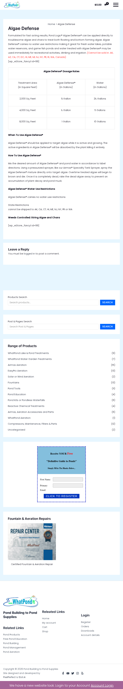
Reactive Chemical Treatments (26, 406)
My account (49, 622)
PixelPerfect (9, 677)
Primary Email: (43, 487)
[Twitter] (72, 673)
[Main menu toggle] (116, 5)
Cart (44, 627)
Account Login (102, 685)
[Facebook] (63, 673)
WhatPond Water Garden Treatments (30, 359)
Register (86, 622)
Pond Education (17, 394)
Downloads (87, 630)
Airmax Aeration (17, 365)
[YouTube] (67, 673)
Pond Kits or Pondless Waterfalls (26, 400)
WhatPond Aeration (19, 418)
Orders (85, 626)
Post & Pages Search (20, 321)
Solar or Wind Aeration (21, 376)
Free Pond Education (15, 639)
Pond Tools (14, 388)
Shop (45, 631)
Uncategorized (16, 429)
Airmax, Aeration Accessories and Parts (31, 412)
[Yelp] (82, 673)
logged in (29, 253)
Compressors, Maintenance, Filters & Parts (32, 423)
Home (45, 618)
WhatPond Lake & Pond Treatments (28, 353)
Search (107, 302)
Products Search (17, 297)
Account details (90, 635)
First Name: (45, 479)
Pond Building (11, 643)
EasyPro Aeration (17, 370)
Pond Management (14, 647)
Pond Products (11, 634)
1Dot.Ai (22, 677)
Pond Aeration (11, 651)
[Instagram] (77, 673)
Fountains (13, 382)
